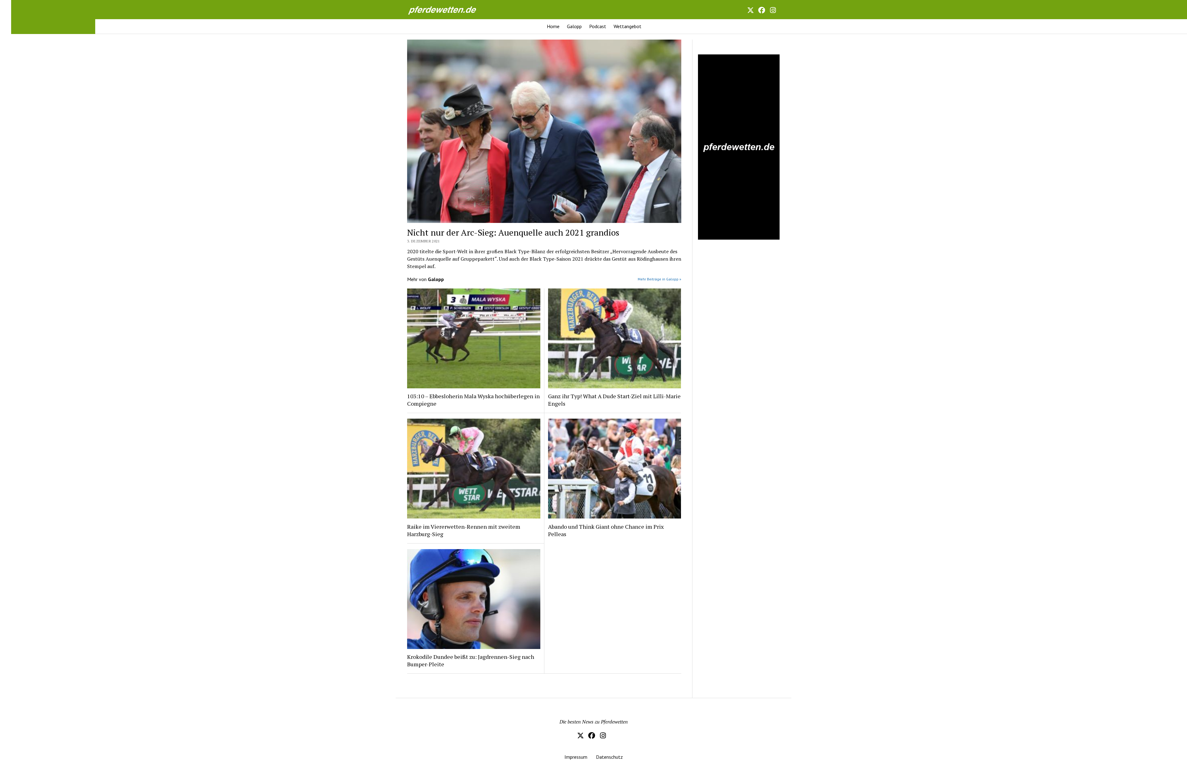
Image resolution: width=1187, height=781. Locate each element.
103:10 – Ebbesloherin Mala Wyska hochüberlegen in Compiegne (473, 399)
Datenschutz (609, 757)
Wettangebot (627, 26)
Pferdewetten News (449, 9)
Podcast (597, 26)
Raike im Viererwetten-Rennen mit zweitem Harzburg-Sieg (463, 530)
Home (553, 26)
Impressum (575, 757)
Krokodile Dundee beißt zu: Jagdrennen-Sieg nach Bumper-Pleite (470, 660)
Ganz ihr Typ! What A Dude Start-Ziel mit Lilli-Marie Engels (614, 399)
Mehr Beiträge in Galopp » (659, 279)
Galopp (574, 26)
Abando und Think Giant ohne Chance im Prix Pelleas (606, 530)
